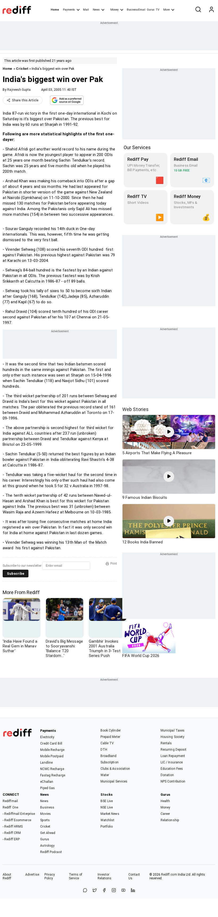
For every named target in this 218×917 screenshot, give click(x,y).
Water (104, 775)
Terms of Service (75, 876)
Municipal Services (114, 781)
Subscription (109, 762)
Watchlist (107, 820)
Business (47, 807)
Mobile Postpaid (52, 756)
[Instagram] (114, 890)
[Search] (198, 10)
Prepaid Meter (110, 737)
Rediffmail (10, 801)
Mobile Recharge (52, 750)
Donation (167, 775)
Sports (45, 820)
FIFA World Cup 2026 (140, 655)
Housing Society (173, 737)
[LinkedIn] (133, 890)
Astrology (47, 845)
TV (158, 9)
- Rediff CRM (12, 833)
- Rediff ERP (11, 839)
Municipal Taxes (173, 730)
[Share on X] (95, 890)
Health (165, 801)
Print (113, 563)
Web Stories (135, 409)
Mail (86, 9)
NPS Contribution (173, 781)
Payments (69, 9)
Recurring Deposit (174, 749)
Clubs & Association (115, 769)
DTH (103, 749)
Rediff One (10, 807)
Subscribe (15, 574)
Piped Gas (47, 788)
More (166, 9)
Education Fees (172, 769)
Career (165, 814)
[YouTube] (123, 890)
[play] (169, 432)
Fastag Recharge (52, 775)
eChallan (46, 782)
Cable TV (107, 743)
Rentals (166, 743)
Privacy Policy (49, 876)
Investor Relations (105, 876)
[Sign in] (211, 10)
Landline (46, 762)
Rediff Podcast (51, 852)
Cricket (22, 69)
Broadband (108, 756)
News (96, 9)
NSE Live (106, 807)
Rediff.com (169, 874)
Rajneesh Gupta (18, 90)
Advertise (32, 874)
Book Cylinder (110, 730)
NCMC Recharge (52, 769)
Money (114, 9)
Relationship (170, 820)
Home (55, 9)
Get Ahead (47, 833)
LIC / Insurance (172, 762)
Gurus (151, 9)
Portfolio (106, 826)
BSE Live (106, 801)
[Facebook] (104, 890)
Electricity (47, 737)
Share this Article (25, 100)
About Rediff (7, 876)
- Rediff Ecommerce (17, 820)
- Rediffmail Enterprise (19, 814)
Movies (45, 814)
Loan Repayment (173, 756)
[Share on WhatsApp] (85, 890)
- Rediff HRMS (13, 826)
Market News (109, 814)
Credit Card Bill (51, 743)
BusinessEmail (136, 9)
